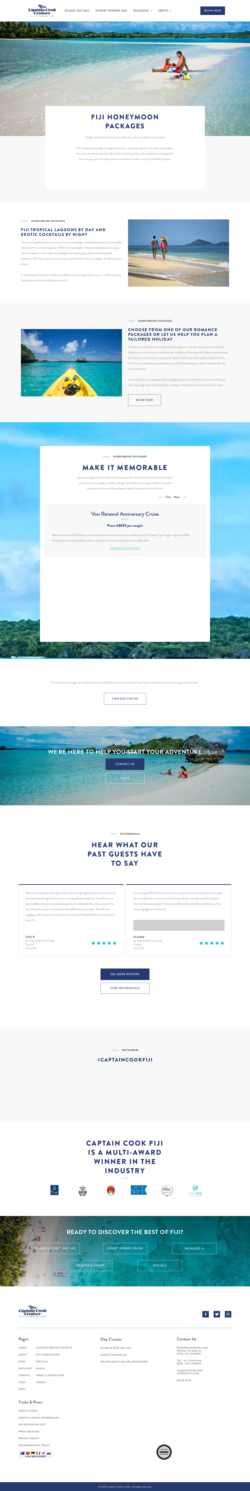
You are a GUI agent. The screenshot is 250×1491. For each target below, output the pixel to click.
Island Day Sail (77, 10)
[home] (42, 11)
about (163, 10)
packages (141, 10)
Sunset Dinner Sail (111, 10)
